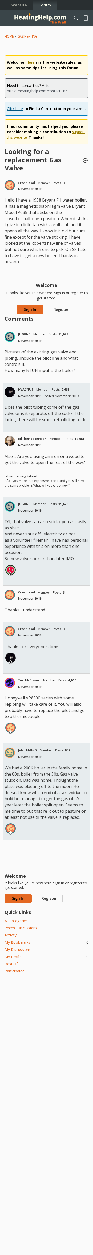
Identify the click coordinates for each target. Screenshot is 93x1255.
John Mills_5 (27, 750)
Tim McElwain (29, 680)
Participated (15, 971)
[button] (85, 161)
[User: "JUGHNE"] (10, 337)
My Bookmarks (46, 942)
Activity (11, 935)
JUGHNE (24, 334)
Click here (15, 108)
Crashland (26, 183)
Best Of (11, 963)
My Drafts (46, 956)
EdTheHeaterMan (32, 438)
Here (30, 62)
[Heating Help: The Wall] (40, 18)
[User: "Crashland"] (10, 185)
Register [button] (60, 309)
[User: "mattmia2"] (10, 570)
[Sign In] (85, 18)
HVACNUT (26, 389)
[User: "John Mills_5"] (10, 753)
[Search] (76, 18)
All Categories (16, 920)
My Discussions (18, 949)
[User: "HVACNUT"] (10, 392)
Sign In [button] (30, 309)
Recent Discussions (21, 927)
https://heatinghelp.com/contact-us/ (37, 90)
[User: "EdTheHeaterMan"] (10, 441)
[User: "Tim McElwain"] (10, 683)
